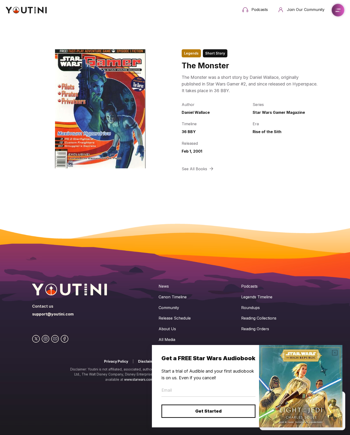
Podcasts (249, 286)
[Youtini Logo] (26, 10)
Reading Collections (258, 318)
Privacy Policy (116, 361)
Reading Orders (255, 328)
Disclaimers (148, 361)
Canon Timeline (173, 297)
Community (169, 307)
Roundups (250, 307)
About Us (167, 328)
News (164, 286)
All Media (167, 339)
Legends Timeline (256, 297)
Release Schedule (175, 318)
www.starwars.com (138, 379)
